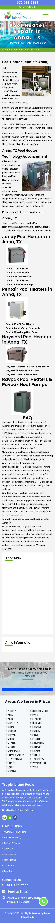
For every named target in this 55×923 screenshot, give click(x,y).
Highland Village (40, 710)
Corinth (12, 734)
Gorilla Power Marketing (22, 810)
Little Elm (37, 722)
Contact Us (10, 859)
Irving (35, 714)
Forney (11, 762)
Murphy (36, 730)
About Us (8, 848)
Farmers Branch (16, 754)
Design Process (12, 843)
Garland (12, 770)
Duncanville (14, 750)
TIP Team (9, 865)
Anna (9, 49)
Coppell (12, 730)
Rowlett (36, 750)
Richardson (38, 742)
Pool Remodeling (12, 837)
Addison (12, 710)
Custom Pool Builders (15, 831)
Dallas (11, 738)
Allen (10, 714)
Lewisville (37, 718)
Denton (12, 742)
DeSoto (11, 746)
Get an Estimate (27, 7)
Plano (35, 734)
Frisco (11, 766)
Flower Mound (15, 758)
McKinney (37, 726)
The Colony (38, 758)
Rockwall (36, 746)
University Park (39, 762)
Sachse (36, 754)
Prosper (36, 738)
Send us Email (17, 891)
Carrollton (13, 722)
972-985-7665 (27, 2)
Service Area (10, 854)
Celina (11, 726)
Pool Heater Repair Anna (26, 49)
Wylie (35, 766)
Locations (9, 871)
